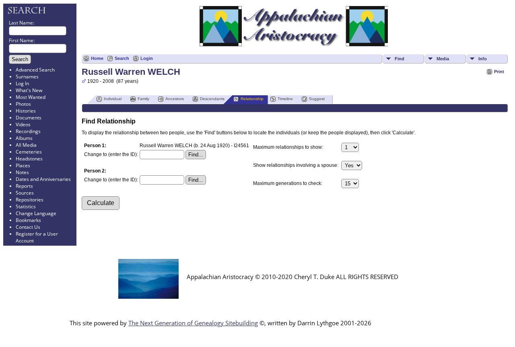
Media (443, 58)
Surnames (27, 76)
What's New (29, 90)
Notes (22, 172)
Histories (26, 110)
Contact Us (28, 227)
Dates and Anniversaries (43, 179)
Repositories (29, 199)
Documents (28, 117)
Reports (24, 186)
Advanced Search (35, 69)
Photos (23, 104)
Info (482, 58)
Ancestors (174, 99)
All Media (26, 145)
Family (143, 99)
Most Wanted (30, 97)
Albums (24, 138)
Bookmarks (28, 220)
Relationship (252, 99)
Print (499, 71)
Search (122, 58)
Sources (25, 192)
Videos (23, 124)
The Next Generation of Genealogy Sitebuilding (193, 323)
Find (399, 58)
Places (23, 165)
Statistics (26, 206)
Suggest (317, 99)
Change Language (36, 213)
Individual (113, 99)
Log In (22, 83)
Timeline (285, 99)
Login (146, 58)
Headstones (29, 158)
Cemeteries (29, 151)
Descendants (212, 99)
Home (97, 58)
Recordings (28, 131)
